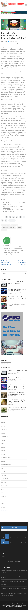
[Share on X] (10, 217)
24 (3, 542)
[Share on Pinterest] (20, 217)
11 (6, 537)
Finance (3, 440)
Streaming (3, 492)
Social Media (4, 485)
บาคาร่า (3, 556)
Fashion (3, 433)
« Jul (2, 527)
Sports (3, 489)
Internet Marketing (6, 464)
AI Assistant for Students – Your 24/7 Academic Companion (16, 378)
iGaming (3, 461)
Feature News (4, 436)
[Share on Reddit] (23, 217)
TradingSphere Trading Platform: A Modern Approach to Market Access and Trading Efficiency (17, 386)
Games (2, 443)
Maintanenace (4, 478)
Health (3, 454)
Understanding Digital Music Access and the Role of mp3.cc (17, 282)
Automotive (4, 419)
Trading (3, 499)
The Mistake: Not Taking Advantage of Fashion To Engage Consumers (17, 297)
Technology (4, 496)
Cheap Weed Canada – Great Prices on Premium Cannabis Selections (17, 408)
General (3, 450)
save (19, 227)
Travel (3, 503)
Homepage (3, 513)
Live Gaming (6, 225)
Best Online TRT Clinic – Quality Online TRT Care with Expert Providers (16, 401)
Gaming (3, 447)
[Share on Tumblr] (2, 220)
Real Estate (4, 482)
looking (15, 225)
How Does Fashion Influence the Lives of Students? (16, 304)
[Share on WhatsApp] (17, 217)
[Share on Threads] (6, 220)
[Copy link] (12, 220)
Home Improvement (6, 457)
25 (6, 542)
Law (2, 468)
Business (3, 422)
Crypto (3, 426)
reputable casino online (8, 227)
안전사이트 (4, 108)
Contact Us (4, 510)
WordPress (19, 606)
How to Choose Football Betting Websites (22, 262)
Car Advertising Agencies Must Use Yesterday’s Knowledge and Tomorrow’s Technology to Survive (17, 290)
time (4, 230)
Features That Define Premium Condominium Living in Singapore (17, 393)
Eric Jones (5, 41)
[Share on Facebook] (6, 217)
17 (3, 540)
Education (4, 429)
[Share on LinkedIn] (13, 217)
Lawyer (3, 471)
